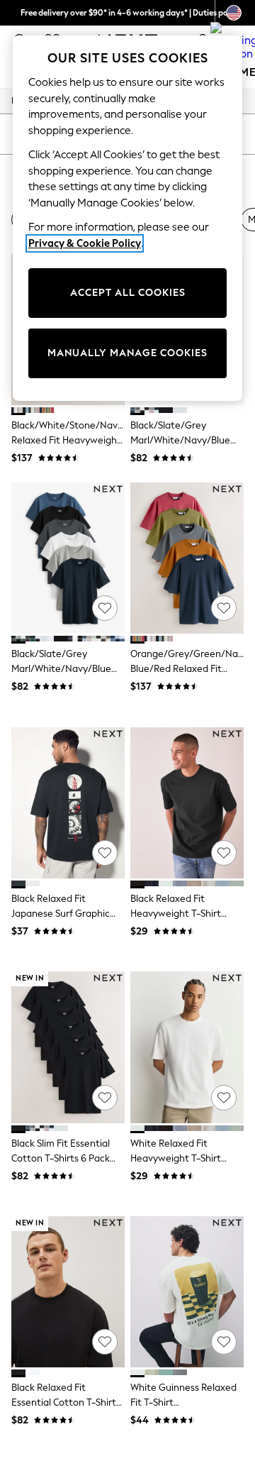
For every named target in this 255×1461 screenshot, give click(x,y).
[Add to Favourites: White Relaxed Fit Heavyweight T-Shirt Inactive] (224, 1098)
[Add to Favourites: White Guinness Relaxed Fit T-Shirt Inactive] (224, 1342)
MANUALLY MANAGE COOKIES (127, 353)
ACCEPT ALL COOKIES (128, 293)
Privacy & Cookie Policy (84, 243)
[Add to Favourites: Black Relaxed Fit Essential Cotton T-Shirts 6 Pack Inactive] (105, 1342)
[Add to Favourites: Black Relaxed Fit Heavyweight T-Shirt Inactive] (224, 853)
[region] (127, 218)
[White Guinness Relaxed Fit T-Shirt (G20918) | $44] (187, 1291)
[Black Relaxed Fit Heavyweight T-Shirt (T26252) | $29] (187, 802)
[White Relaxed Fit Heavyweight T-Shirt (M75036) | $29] (187, 1047)
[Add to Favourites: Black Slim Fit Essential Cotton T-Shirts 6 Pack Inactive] (105, 1098)
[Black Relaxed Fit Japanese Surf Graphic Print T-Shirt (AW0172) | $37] (68, 802)
